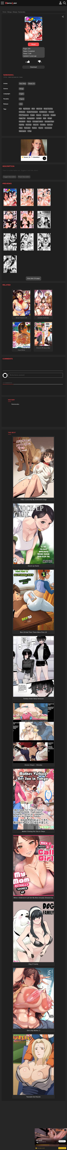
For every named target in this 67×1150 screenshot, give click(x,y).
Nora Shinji (22, 83)
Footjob (32, 115)
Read (33, 44)
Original (21, 99)
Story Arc (35, 124)
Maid (44, 118)
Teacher (40, 128)
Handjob (53, 115)
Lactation (38, 118)
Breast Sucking (48, 108)
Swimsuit (49, 124)
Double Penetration (32, 112)
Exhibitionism (43, 112)
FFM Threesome (24, 115)
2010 (20, 104)
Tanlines (34, 128)
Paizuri (29, 121)
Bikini (33, 108)
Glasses (38, 115)
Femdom (51, 112)
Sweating (42, 124)
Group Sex (46, 115)
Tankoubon (27, 128)
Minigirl (50, 118)
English (21, 94)
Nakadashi (22, 121)
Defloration (22, 112)
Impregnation (31, 118)
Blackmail (39, 108)
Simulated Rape (49, 121)
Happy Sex (22, 118)
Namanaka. (15, 404)
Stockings (28, 124)
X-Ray (29, 131)
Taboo (20, 128)
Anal (20, 108)
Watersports (22, 131)
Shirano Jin (31, 83)
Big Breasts (26, 108)
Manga (21, 88)
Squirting (21, 124)
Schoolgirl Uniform (38, 121)
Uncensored (48, 128)
